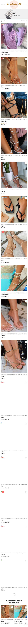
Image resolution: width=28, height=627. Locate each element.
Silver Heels (24, 258)
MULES (26, 224)
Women (25, 190)
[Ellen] (14, 70)
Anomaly (3, 121)
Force (2, 452)
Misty (2, 417)
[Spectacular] (14, 278)
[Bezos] (14, 356)
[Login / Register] (24, 4)
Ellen (2, 87)
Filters (5, 21)
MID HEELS (6, 190)
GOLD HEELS (13, 119)
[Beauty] (14, 175)
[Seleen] (14, 538)
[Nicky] (14, 141)
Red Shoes (19, 51)
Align (2, 226)
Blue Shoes (7, 155)
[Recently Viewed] (25, 624)
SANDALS (18, 293)
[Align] (14, 209)
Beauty (3, 191)
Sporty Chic (4, 52)
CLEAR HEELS (20, 333)
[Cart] (26, 4)
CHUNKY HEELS (14, 85)
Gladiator (10, 293)
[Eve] (14, 469)
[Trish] (14, 504)
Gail (2, 589)
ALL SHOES (3, 51)
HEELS (19, 85)
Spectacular (4, 294)
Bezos (2, 376)
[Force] (14, 435)
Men (15, 51)
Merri (2, 260)
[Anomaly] (14, 105)
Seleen (3, 555)
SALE (20, 155)
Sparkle (15, 190)
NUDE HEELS (22, 85)
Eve (2, 486)
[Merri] (14, 244)
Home (10, 15)
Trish (2, 520)
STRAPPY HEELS (24, 155)
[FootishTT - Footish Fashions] (14, 4)
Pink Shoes (10, 190)
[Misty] (14, 397)
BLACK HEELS (8, 85)
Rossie (3, 335)
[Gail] (14, 572)
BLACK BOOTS (8, 51)
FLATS (13, 51)
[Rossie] (14, 315)
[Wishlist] (26, 24)
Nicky (2, 157)
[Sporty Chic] (14, 36)
